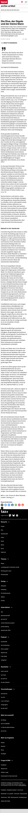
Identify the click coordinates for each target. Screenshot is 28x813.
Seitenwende (14, 797)
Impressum (4, 797)
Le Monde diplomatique (7, 727)
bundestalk (4, 641)
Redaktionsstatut (12, 790)
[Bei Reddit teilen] (23, 505)
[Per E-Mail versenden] (2, 505)
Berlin (2, 545)
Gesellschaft (4, 534)
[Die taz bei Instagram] (17, 516)
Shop (2, 750)
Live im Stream (5, 701)
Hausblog (3, 589)
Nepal (2, 563)
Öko (2, 530)
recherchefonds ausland (7, 623)
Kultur (2, 537)
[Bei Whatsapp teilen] (16, 505)
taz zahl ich (4, 619)
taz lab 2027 (4, 708)
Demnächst (4, 693)
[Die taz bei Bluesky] (13, 516)
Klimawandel (4, 574)
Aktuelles (3, 586)
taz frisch (3, 675)
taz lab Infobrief (5, 682)
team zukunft (4, 671)
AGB (9, 797)
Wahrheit (3, 552)
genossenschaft (5, 615)
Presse (3, 600)
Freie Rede (4, 656)
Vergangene (4, 704)
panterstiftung (5, 626)
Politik (2, 526)
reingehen (3, 660)
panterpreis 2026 (5, 630)
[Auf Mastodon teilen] (5, 505)
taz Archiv (3, 731)
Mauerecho (4, 652)
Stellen (3, 597)
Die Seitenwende (5, 593)
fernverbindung (5, 645)
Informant (17, 793)
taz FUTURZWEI (5, 723)
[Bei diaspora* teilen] (19, 505)
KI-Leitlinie (10, 793)
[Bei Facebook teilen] (12, 505)
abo (2, 612)
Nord (2, 548)
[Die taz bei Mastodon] (10, 516)
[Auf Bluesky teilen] (9, 505)
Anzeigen (3, 753)
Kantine (3, 746)
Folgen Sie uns (4, 515)
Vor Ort (3, 697)
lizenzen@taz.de (22, 785)
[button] (26, 2)
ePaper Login (4, 772)
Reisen (3, 742)
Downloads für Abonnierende (9, 776)
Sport (2, 541)
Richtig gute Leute (6, 571)
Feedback (3, 765)
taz (4, 511)
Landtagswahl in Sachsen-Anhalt (10, 567)
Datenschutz (23, 793)
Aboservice (4, 768)
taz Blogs (3, 720)
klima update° (5, 649)
